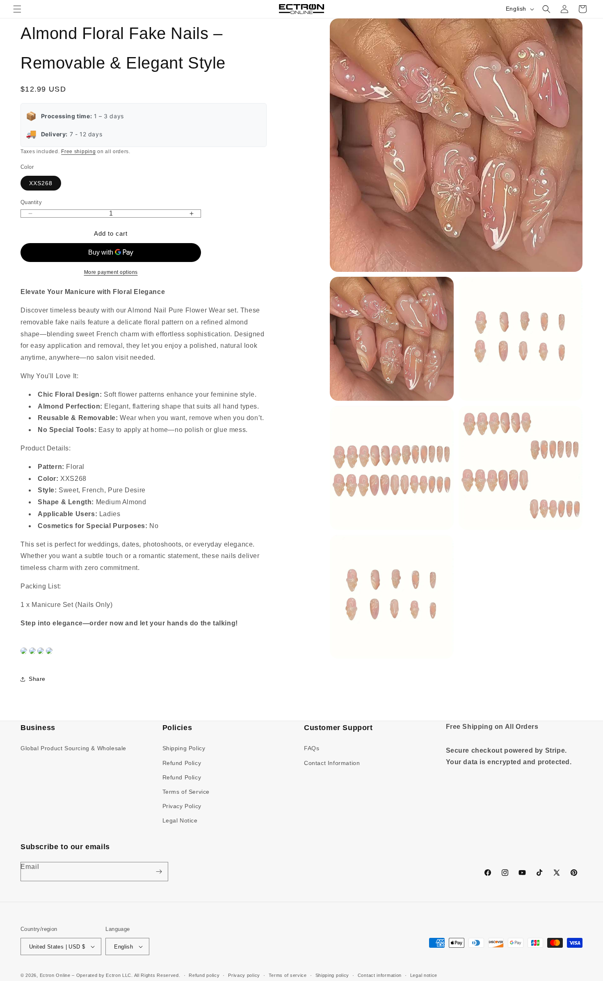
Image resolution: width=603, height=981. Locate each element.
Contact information (380, 975)
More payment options (111, 272)
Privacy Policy (181, 806)
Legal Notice (180, 820)
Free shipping (78, 151)
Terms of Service (186, 791)
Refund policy (204, 975)
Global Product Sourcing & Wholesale (73, 748)
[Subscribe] (159, 871)
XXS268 (41, 183)
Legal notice (423, 975)
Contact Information (332, 763)
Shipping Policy (184, 748)
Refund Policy (181, 763)
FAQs (311, 748)
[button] (17, 9)
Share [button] (37, 678)
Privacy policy (244, 975)
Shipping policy (332, 975)
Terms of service (288, 975)
